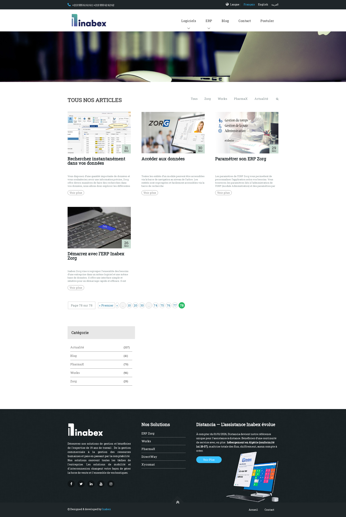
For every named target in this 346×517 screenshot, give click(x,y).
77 (175, 305)
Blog (225, 21)
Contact (244, 21)
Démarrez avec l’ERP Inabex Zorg (96, 256)
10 (129, 305)
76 (168, 305)
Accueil (253, 509)
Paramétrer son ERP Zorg (240, 159)
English (263, 4)
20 (135, 305)
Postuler (267, 21)
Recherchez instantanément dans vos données (96, 161)
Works (222, 99)
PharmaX (241, 99)
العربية (274, 4)
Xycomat (148, 464)
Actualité (261, 99)
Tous (194, 99)
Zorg (207, 99)
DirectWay (149, 457)
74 (156, 305)
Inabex (106, 509)
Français (249, 4)
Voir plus (76, 192)
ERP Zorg (147, 433)
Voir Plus (209, 459)
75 (162, 305)
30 (142, 305)
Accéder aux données (163, 159)
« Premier (106, 305)
